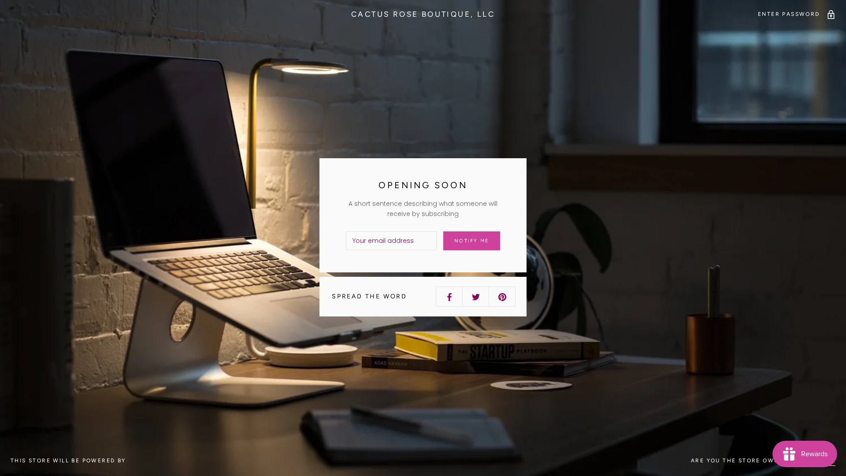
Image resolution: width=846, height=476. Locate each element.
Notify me (471, 241)
